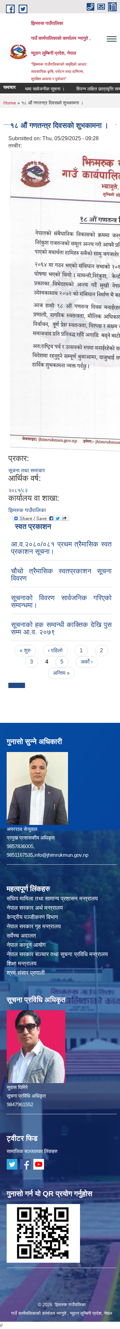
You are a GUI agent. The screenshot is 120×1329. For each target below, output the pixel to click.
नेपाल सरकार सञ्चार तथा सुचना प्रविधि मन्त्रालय (57, 954)
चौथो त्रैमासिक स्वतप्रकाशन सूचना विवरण (61, 574)
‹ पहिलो (55, 650)
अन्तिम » (61, 673)
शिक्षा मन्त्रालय (21, 963)
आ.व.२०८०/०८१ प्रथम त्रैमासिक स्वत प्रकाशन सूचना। (61, 547)
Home (9, 102)
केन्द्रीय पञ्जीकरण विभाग (32, 917)
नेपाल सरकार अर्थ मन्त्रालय (35, 908)
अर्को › (87, 661)
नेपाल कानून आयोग (26, 945)
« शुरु (25, 650)
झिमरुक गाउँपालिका (27, 510)
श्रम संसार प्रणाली (26, 973)
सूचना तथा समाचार (26, 470)
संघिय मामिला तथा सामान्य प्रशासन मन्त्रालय (52, 899)
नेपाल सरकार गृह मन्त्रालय (34, 926)
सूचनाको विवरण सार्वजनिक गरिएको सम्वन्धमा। (61, 601)
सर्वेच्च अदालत (21, 936)
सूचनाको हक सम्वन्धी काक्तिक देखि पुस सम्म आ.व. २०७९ (61, 628)
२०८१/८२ (18, 490)
